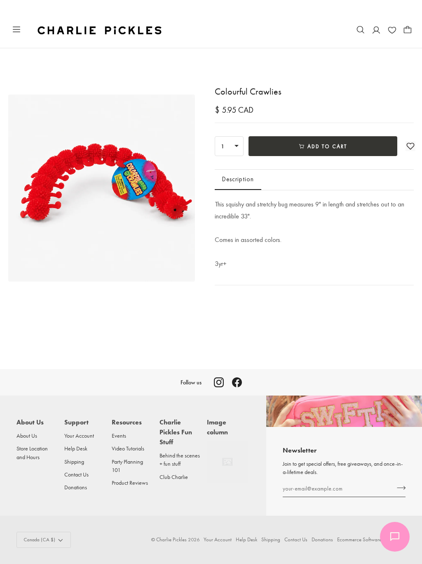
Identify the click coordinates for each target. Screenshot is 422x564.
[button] (410, 146)
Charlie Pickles (171, 539)
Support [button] (76, 422)
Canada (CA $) (39, 539)
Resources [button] (127, 422)
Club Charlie (173, 477)
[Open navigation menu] (16, 29)
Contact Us (76, 474)
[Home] (100, 29)
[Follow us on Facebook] (237, 382)
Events (119, 435)
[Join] (399, 487)
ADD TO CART (327, 146)
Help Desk (75, 448)
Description (238, 179)
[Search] (360, 29)
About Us (26, 435)
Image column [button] (217, 427)
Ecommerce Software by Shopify (371, 539)
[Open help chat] (395, 537)
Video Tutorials (128, 448)
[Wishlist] (391, 29)
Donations (75, 487)
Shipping (74, 461)
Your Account (79, 435)
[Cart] (407, 29)
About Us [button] (30, 422)
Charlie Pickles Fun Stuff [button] (175, 432)
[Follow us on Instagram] (219, 382)
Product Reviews (130, 482)
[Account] (376, 29)
